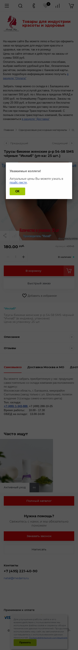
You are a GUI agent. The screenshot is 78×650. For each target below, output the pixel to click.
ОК (17, 191)
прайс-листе (18, 182)
